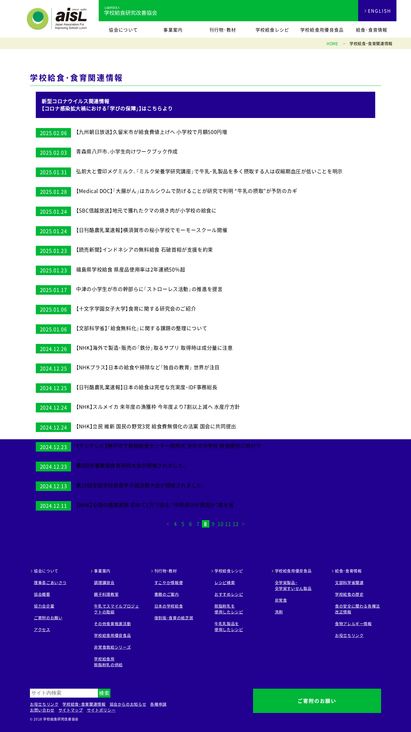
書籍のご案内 (166, 594)
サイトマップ (70, 710)
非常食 (281, 600)
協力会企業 (44, 606)
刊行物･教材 (222, 29)
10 (220, 524)
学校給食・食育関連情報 (83, 704)
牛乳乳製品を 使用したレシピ (228, 626)
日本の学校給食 (168, 606)
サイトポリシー (101, 710)
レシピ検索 (224, 582)
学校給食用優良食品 (322, 29)
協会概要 (42, 594)
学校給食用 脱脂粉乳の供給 (108, 661)
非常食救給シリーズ (112, 647)
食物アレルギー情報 (353, 623)
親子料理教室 (106, 594)
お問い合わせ (42, 710)
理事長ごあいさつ (50, 582)
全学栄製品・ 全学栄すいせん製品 (293, 585)
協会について (123, 29)
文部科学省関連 (349, 582)
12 (235, 524)
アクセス (42, 629)
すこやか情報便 (168, 582)
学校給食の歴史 (349, 594)
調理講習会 (104, 582)
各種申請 (158, 704)
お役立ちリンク (349, 635)
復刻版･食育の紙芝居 (173, 617)
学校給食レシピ (272, 29)
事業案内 (173, 29)
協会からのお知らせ (128, 704)
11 (228, 524)
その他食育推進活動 (112, 623)
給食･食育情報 (372, 29)
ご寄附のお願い (48, 617)
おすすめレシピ (228, 594)
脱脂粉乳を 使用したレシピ (228, 609)
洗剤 (279, 612)
